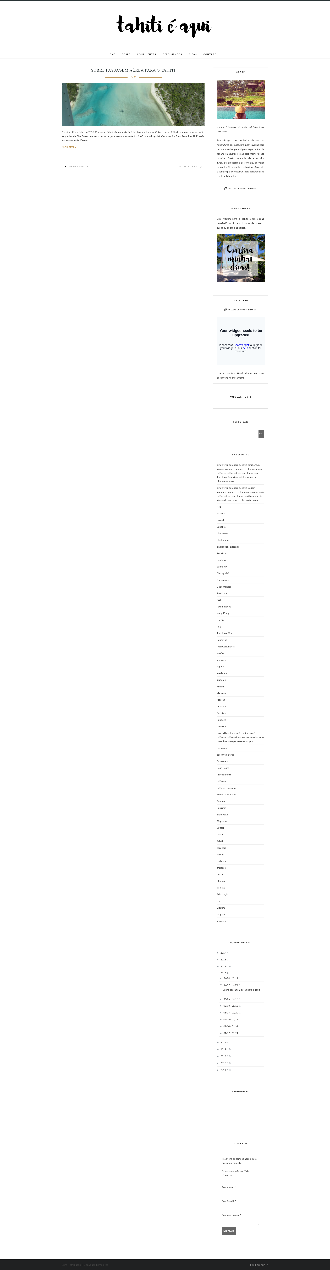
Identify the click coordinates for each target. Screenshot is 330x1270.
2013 (224, 1056)
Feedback (222, 593)
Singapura (222, 821)
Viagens (221, 914)
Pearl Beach (223, 767)
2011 (224, 1069)
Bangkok (221, 526)
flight (220, 599)
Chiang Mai (223, 573)
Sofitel (220, 827)
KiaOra (220, 653)
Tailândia (221, 847)
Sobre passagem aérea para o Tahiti (133, 70)
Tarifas (220, 854)
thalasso (221, 867)
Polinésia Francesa (226, 794)
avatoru (221, 513)
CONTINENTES (146, 54)
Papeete (221, 719)
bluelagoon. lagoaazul (228, 546)
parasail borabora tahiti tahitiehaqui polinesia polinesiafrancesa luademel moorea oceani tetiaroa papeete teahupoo (240, 737)
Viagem (221, 907)
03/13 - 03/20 (231, 1012)
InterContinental (226, 646)
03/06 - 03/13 (231, 1019)
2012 (224, 1063)
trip (219, 901)
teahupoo (222, 861)
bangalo (221, 520)
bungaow (222, 566)
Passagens (222, 761)
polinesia (221, 781)
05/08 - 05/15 (231, 1005)
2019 (224, 952)
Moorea (221, 699)
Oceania (221, 706)
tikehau (221, 881)
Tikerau (221, 887)
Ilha (219, 626)
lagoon (220, 666)
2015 (224, 1042)
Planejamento (224, 774)
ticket (220, 874)
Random (221, 801)
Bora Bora (222, 553)
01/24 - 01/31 (231, 1026)
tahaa (220, 834)
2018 (224, 959)
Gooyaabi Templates (96, 1264)
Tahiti (220, 841)
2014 (224, 1049)
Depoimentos (224, 586)
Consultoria (223, 579)
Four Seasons (224, 606)
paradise (221, 726)
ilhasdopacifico (225, 633)
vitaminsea (222, 920)
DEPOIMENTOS (172, 54)
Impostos (222, 639)
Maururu (221, 693)
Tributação (222, 894)
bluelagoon (223, 539)
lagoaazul (222, 659)
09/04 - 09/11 (231, 978)
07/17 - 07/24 (231, 984)
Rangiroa (221, 807)
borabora (221, 560)
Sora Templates (71, 1264)
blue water (222, 533)
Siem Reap (222, 814)
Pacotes (221, 713)
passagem (222, 747)
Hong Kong (223, 613)
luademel (221, 679)
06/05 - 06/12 (231, 999)
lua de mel (222, 673)
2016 (224, 973)
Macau (220, 686)
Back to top (258, 1265)
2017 (224, 966)
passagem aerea (225, 754)
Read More (69, 147)
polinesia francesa (226, 787)
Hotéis (220, 619)
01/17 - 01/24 (231, 1033)
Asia (219, 506)
